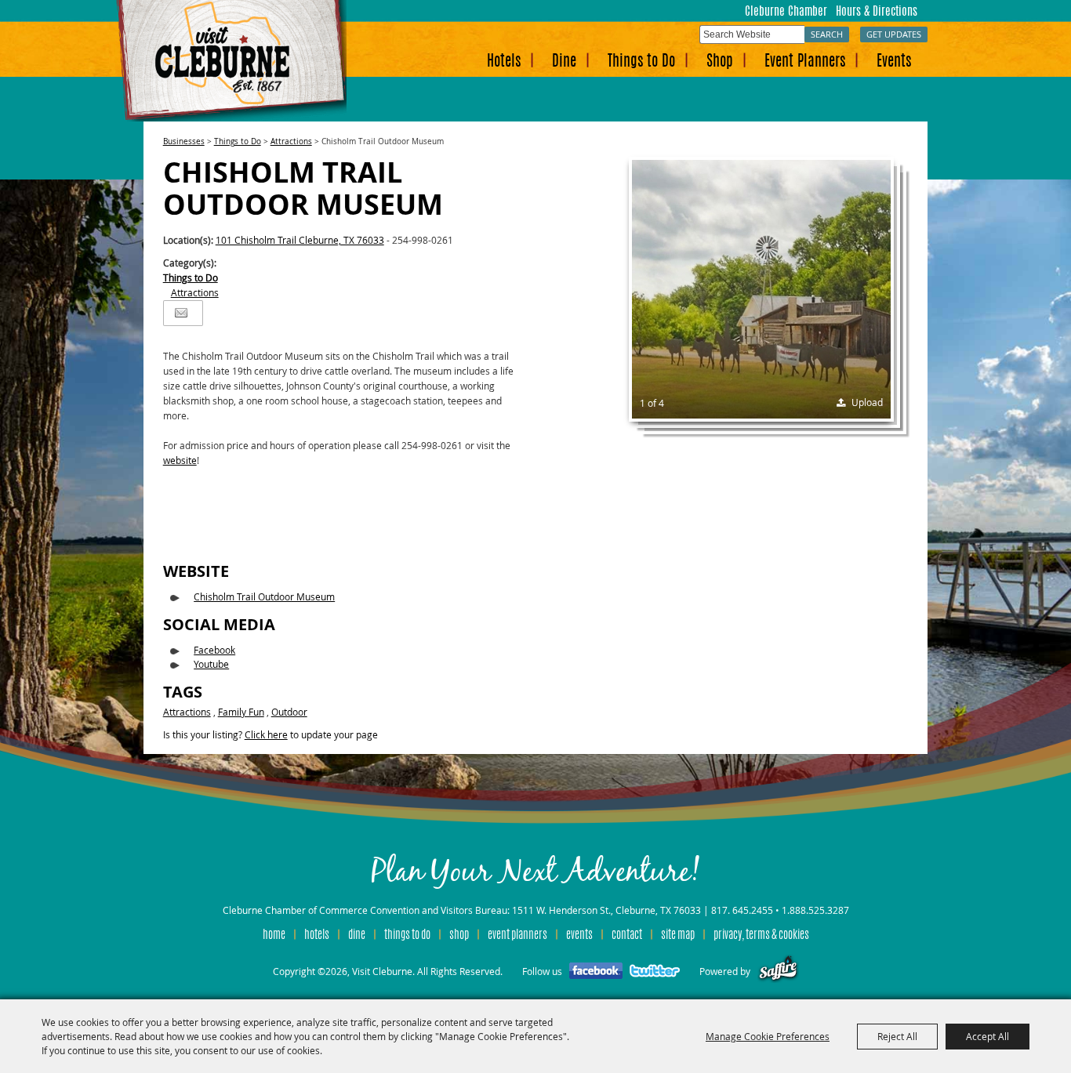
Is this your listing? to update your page (270, 734)
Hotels (504, 62)
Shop (719, 62)
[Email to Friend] (181, 313)
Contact (627, 935)
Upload (867, 402)
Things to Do (641, 62)
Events (894, 62)
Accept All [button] (987, 1036)
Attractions (291, 141)
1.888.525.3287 (815, 910)
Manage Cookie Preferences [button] (768, 1036)
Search (827, 34)
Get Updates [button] (893, 34)
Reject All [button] (897, 1036)
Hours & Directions (876, 12)
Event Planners (804, 62)
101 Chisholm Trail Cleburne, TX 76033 (300, 240)
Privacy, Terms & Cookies (761, 935)
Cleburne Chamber (786, 12)
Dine (564, 62)
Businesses (184, 141)
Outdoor (289, 711)
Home (274, 935)
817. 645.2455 (742, 910)
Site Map (678, 935)
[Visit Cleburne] (231, 60)
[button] (761, 289)
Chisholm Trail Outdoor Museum (264, 596)
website (180, 460)
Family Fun (241, 711)
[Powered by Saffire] (778, 971)
